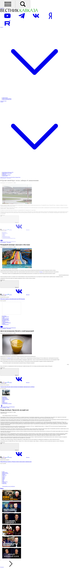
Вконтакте (27, 229)
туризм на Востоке (5, 321)
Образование (4, 494)
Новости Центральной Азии (6, 99)
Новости (6, 229)
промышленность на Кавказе (7, 403)
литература (4, 501)
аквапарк (3, 323)
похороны (3, 495)
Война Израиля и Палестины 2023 (7, 172)
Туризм (3, 234)
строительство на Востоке (6, 322)
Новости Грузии (4, 233)
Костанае (41, 271)
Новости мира (4, 397)
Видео (14, 177)
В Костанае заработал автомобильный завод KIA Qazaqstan (12, 298)
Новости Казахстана (5, 316)
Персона (3, 493)
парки (3, 500)
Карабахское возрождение (4, 177)
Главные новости (5, 97)
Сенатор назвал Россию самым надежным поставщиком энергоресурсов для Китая (17, 386)
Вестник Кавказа (3, 178)
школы (3, 498)
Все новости (9, 178)
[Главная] (19, 11)
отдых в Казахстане (5, 324)
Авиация (3, 235)
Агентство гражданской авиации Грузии (8, 238)
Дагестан (3, 400)
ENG (3, 8)
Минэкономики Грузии (6, 236)
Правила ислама (4, 175)
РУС (1, 8)
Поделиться (16, 222)
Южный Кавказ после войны (7, 173)
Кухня (19, 177)
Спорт (10, 177)
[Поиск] (22, 4)
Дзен (2, 229)
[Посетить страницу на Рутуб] (7, 26)
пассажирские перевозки (6, 237)
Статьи (8, 407)
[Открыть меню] (7, 4)
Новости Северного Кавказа (6, 98)
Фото (12, 177)
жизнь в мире (4, 502)
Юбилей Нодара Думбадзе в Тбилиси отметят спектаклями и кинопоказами (15, 480)
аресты (3, 496)
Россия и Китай (4, 402)
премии (3, 497)
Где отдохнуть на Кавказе (6, 174)
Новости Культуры (5, 492)
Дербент (3, 401)
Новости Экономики (5, 318)
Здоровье (16, 177)
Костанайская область (5, 320)
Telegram (10, 229)
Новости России (5, 398)
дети (3, 499)
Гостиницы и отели (5, 319)
